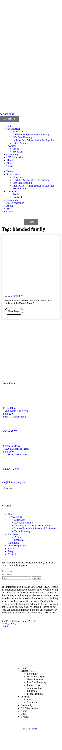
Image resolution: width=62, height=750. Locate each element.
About (9, 160)
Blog (8, 163)
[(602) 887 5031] (7, 425)
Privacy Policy (9, 623)
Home (9, 125)
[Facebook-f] (6, 497)
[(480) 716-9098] (7, 463)
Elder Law (18, 131)
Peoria (16, 148)
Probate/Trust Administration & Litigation (33, 140)
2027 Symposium (15, 157)
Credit (5, 626)
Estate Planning (20, 143)
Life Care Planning (22, 137)
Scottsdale (18, 151)
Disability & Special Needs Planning (31, 134)
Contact (10, 166)
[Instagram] (14, 497)
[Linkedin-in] (23, 497)
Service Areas (13, 128)
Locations (11, 146)
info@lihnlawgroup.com (14, 482)
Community (12, 154)
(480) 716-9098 (11, 469)
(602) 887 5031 (11, 431)
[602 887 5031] (4, 108)
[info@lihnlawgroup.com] (6, 476)
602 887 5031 (7, 114)
